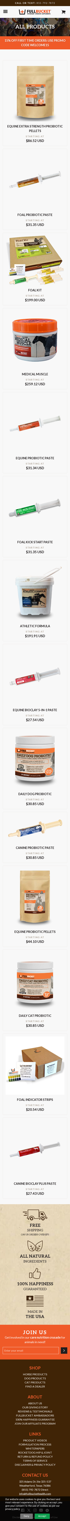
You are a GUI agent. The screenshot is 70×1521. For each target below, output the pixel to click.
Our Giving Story (35, 1407)
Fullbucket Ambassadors (35, 1415)
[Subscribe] (64, 1350)
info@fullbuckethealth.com (35, 1493)
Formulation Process (35, 1444)
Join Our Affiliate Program (35, 1423)
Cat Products (35, 1382)
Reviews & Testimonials (35, 1411)
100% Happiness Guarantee (35, 1419)
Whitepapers (35, 1448)
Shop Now (35, 96)
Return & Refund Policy (35, 1456)
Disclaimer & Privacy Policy (35, 1464)
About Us (35, 1403)
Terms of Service (35, 1460)
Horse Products (35, 1374)
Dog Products (35, 1378)
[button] (63, 12)
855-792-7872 (46, 3)
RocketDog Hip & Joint (35, 1452)
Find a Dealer (35, 1386)
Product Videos (35, 1440)
